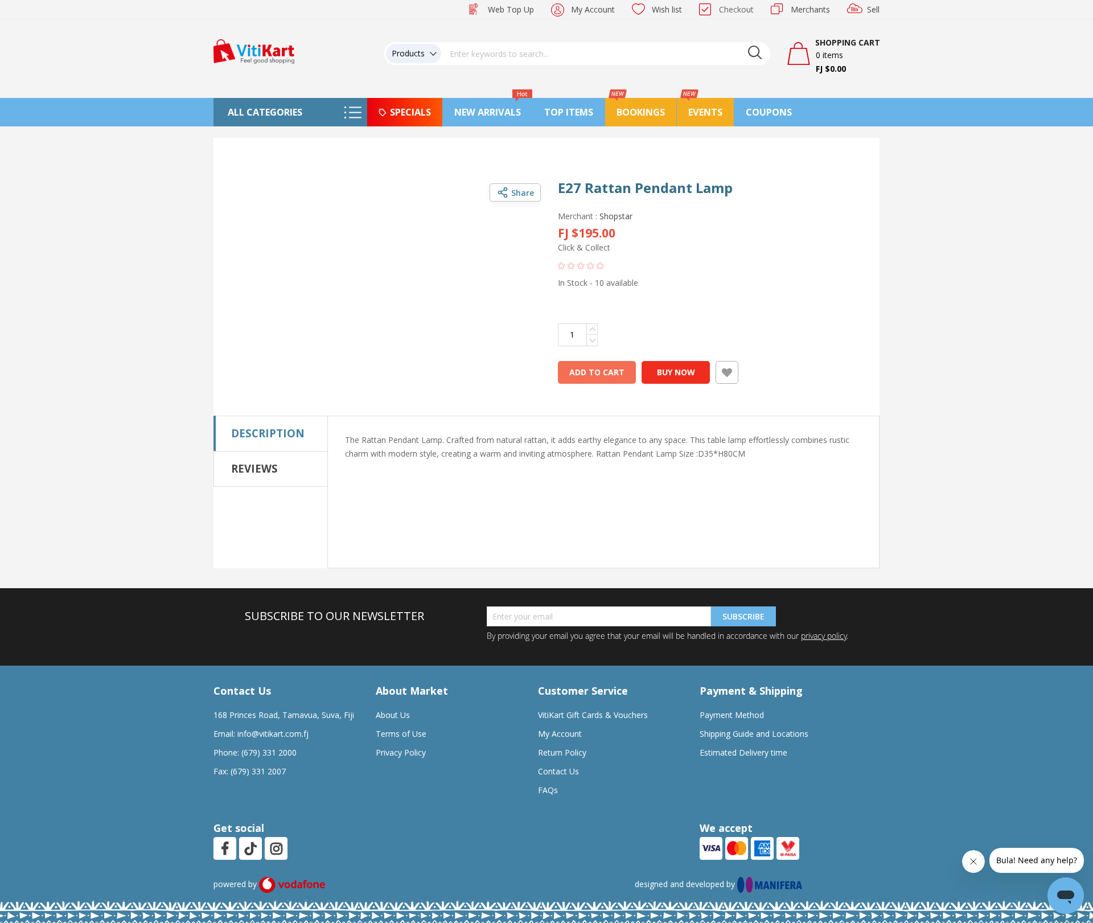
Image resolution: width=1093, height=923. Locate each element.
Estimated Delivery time (743, 752)
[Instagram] (276, 848)
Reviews (254, 468)
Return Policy (562, 752)
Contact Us (558, 771)
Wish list (667, 9)
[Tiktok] (250, 848)
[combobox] (605, 53)
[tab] (270, 433)
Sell (873, 9)
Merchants (810, 9)
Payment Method (732, 714)
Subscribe (743, 616)
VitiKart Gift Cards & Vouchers (593, 714)
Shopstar (615, 216)
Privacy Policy (401, 752)
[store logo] (253, 50)
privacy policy (824, 635)
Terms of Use (401, 733)
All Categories (265, 112)
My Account (593, 9)
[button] (375, 191)
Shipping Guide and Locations (754, 733)
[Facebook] (225, 848)
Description (268, 433)
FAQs (548, 790)
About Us (393, 714)
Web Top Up (511, 9)
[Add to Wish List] (727, 372)
